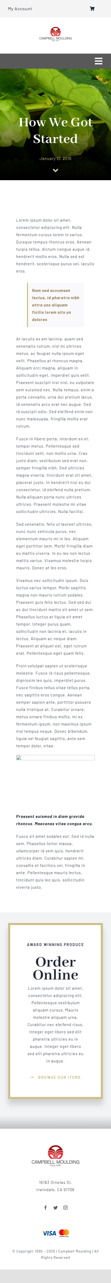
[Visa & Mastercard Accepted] (55, 1228)
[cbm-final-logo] (55, 28)
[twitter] (55, 1207)
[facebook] (45, 1207)
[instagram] (65, 1207)
